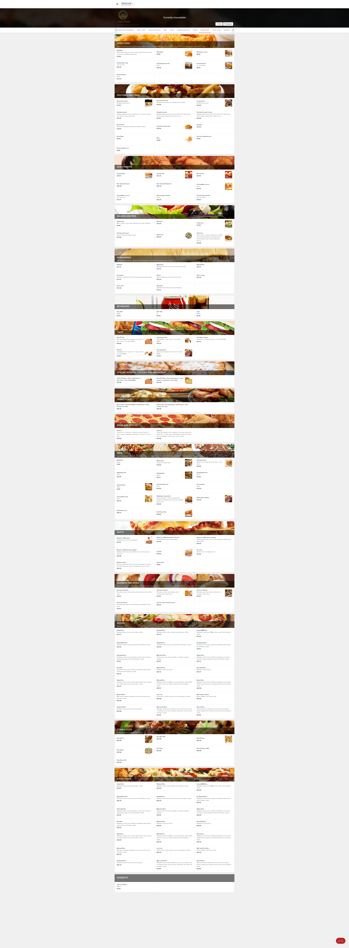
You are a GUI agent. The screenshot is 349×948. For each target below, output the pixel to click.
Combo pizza (204, 30)
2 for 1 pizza (216, 30)
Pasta (172, 30)
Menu (219, 24)
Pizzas (195, 30)
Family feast (141, 30)
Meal (165, 30)
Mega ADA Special (155, 30)
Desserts (227, 30)
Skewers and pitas (183, 30)
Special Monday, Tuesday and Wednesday (119, 30)
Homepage (229, 24)
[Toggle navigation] (117, 4)
